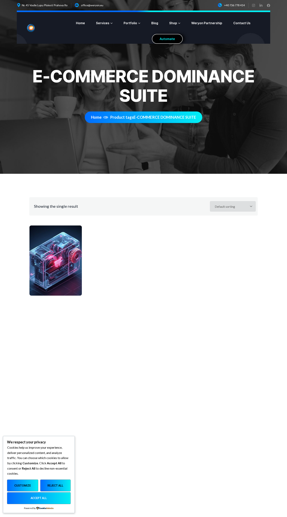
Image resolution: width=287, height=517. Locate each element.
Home (96, 117)
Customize (22, 485)
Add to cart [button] (58, 251)
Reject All (55, 485)
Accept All (39, 498)
